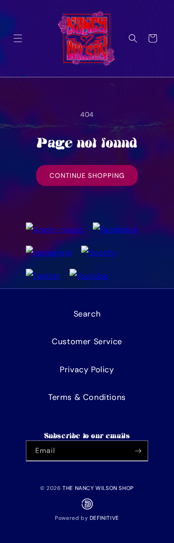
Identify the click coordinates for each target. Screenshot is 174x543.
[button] (18, 38)
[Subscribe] (138, 450)
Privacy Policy (87, 369)
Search (87, 314)
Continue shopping (87, 175)
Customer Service (87, 341)
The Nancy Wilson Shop (98, 488)
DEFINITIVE (104, 518)
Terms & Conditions (87, 397)
